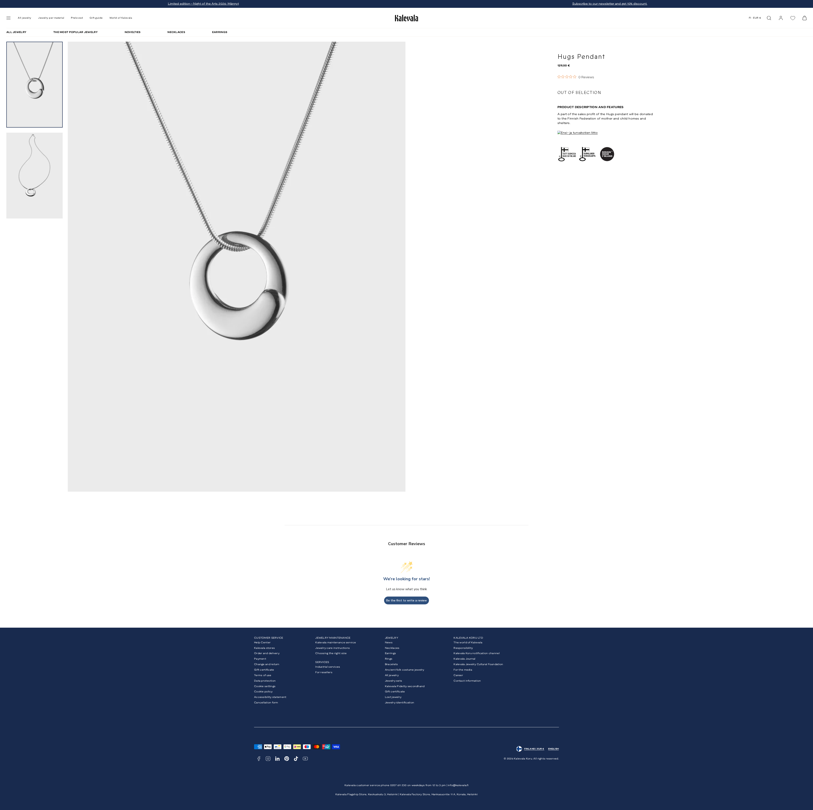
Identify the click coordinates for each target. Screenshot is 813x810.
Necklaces (392, 648)
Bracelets (391, 664)
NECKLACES (176, 32)
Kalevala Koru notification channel (477, 653)
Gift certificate (264, 670)
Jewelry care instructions (332, 648)
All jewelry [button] (24, 18)
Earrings (390, 653)
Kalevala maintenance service (335, 642)
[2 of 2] (34, 176)
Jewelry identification (399, 702)
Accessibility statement (270, 697)
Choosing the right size (331, 653)
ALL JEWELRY (16, 32)
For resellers (323, 672)
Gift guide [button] (96, 18)
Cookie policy (263, 691)
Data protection (265, 681)
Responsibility (463, 648)
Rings (388, 659)
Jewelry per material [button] (51, 18)
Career (458, 675)
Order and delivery (266, 653)
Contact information (467, 681)
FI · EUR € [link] (755, 18)
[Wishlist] (793, 18)
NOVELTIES (133, 32)
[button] (8, 18)
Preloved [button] (77, 18)
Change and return (266, 664)
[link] (781, 18)
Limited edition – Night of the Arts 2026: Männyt (203, 4)
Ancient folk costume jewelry (404, 670)
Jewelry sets (393, 681)
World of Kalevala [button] (120, 18)
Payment (260, 659)
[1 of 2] (34, 85)
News (389, 642)
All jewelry (392, 675)
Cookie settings (264, 686)
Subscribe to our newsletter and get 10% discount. (609, 4)
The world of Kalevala (468, 642)
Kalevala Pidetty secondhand (405, 686)
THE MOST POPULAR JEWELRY (75, 32)
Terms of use (262, 675)
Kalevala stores (264, 648)
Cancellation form (266, 702)
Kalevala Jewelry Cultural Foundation (478, 664)
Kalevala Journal (464, 659)
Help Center (262, 642)
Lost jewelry (393, 697)
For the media (463, 670)
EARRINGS (219, 32)
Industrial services (327, 667)
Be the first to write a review (406, 600)
